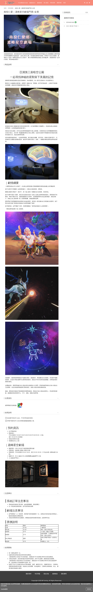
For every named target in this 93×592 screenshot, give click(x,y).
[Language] (89, 2)
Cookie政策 (4, 589)
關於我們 (28, 574)
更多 (86, 12)
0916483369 (70, 22)
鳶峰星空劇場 (69, 18)
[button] (23, 2)
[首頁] (10, 2)
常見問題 (37, 574)
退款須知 (46, 574)
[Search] (84, 2)
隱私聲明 (64, 574)
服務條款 (55, 574)
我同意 (89, 589)
